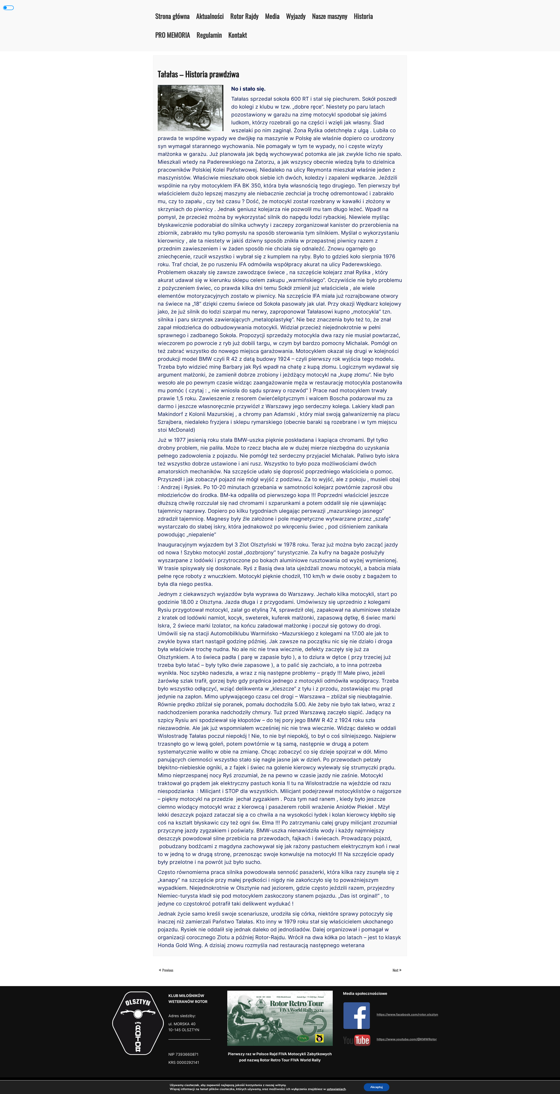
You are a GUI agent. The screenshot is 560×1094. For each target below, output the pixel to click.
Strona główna (172, 16)
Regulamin (209, 35)
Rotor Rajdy (244, 16)
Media (272, 16)
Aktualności (210, 16)
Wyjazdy (296, 16)
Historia (363, 16)
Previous (167, 970)
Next (396, 970)
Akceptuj (376, 1087)
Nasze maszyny (329, 16)
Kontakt (237, 35)
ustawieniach (336, 1089)
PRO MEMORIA (172, 35)
